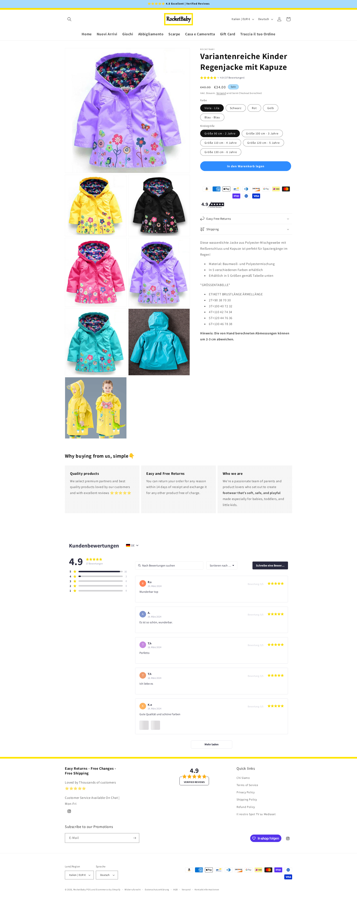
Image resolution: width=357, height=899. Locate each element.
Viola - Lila (212, 108)
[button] (69, 19)
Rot (254, 108)
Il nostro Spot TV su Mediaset (256, 814)
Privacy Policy (246, 792)
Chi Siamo (243, 778)
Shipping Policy (247, 800)
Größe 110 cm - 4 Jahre (221, 143)
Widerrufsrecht (133, 889)
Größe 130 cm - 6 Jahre (221, 152)
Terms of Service (247, 785)
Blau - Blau (212, 117)
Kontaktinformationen (207, 889)
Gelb (270, 108)
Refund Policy (246, 807)
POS (88, 889)
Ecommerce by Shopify (108, 889)
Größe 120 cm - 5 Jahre (263, 143)
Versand (221, 93)
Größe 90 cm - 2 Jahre (220, 133)
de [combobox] (132, 545)
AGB (175, 889)
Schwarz (236, 108)
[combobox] (221, 565)
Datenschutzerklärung (157, 889)
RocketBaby (79, 889)
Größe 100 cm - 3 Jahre (262, 133)
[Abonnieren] (134, 838)
